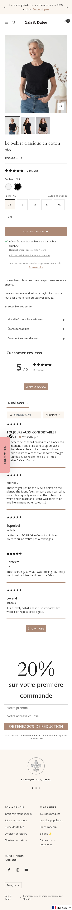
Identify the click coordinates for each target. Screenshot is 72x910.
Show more (36, 628)
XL (59, 204)
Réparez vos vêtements (47, 842)
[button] (62, 907)
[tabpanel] (36, 523)
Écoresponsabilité (18, 329)
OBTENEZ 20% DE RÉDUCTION (36, 726)
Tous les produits (50, 814)
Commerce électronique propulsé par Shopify (43, 897)
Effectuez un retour (16, 840)
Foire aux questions (16, 820)
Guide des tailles (57, 195)
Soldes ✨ (46, 833)
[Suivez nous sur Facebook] (9, 870)
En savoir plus (41, 9)
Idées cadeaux (48, 827)
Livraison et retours (16, 833)
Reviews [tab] (18, 403)
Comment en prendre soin (23, 338)
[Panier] (65, 22)
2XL (10, 217)
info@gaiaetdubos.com (18, 814)
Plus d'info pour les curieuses (25, 319)
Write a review (36, 387)
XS (10, 204)
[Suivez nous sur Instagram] (17, 870)
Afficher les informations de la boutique (29, 255)
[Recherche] (13, 22)
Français (11, 885)
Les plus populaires (51, 820)
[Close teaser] (11, 436)
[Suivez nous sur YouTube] (26, 870)
